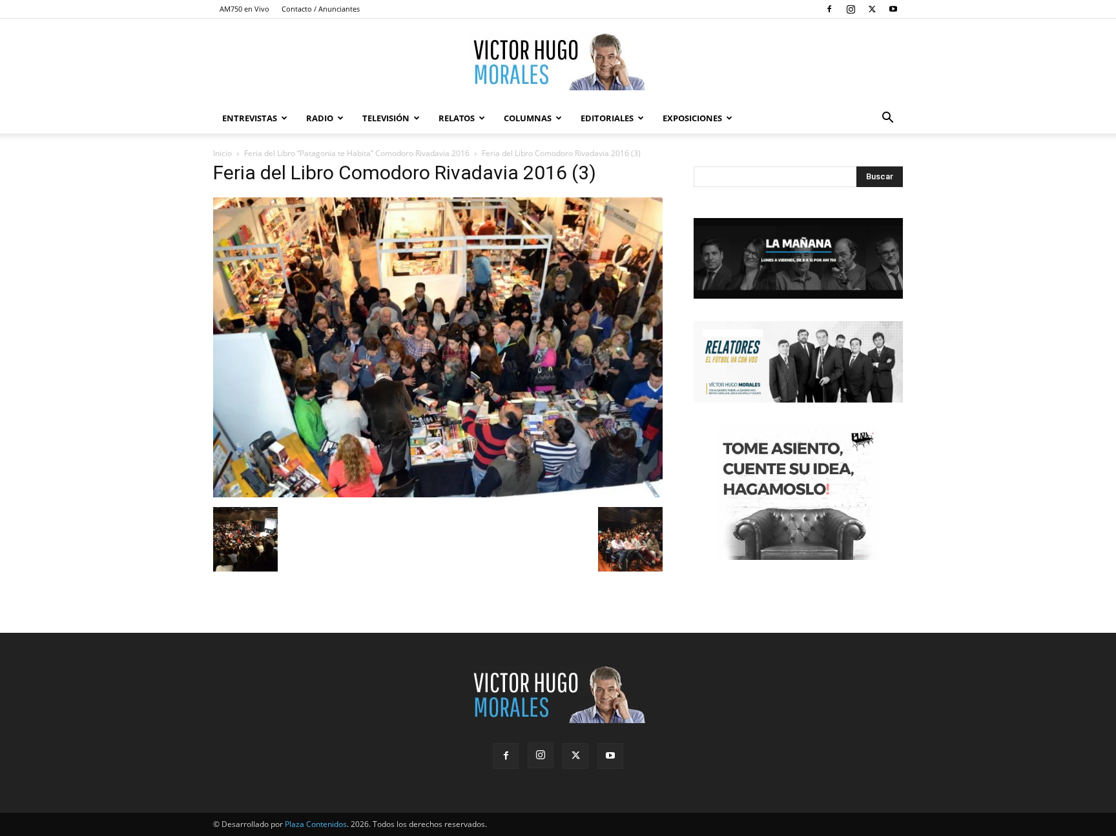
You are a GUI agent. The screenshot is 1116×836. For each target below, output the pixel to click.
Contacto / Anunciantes (321, 9)
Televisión (385, 118)
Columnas (528, 118)
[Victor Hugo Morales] (558, 61)
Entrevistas (249, 118)
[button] (887, 119)
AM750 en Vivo (244, 9)
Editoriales (607, 118)
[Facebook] (829, 9)
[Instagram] (850, 9)
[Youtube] (893, 9)
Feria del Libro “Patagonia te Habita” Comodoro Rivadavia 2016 (357, 153)
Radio (319, 118)
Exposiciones (692, 118)
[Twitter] (872, 9)
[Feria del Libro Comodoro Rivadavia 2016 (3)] (438, 493)
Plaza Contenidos (316, 824)
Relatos (457, 118)
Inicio (222, 153)
